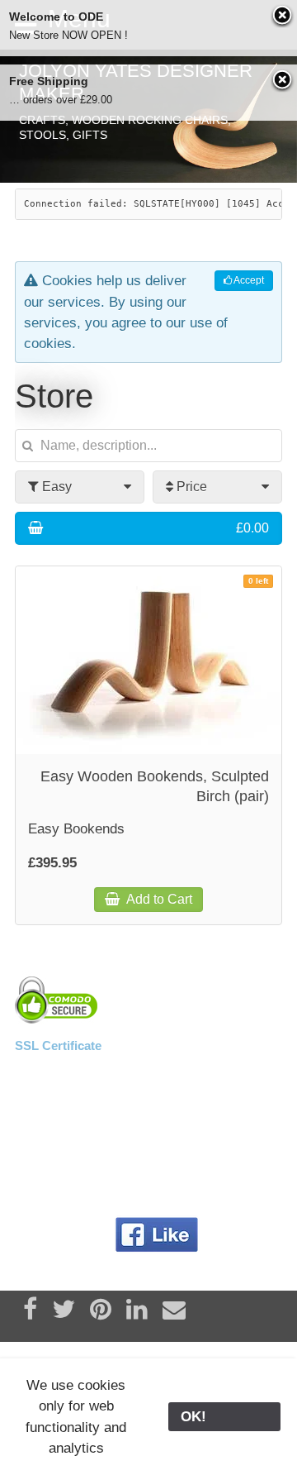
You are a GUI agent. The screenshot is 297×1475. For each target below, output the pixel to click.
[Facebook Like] (156, 1235)
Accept (248, 280)
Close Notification (283, 16)
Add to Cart (158, 899)
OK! (224, 1417)
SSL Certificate (58, 1045)
